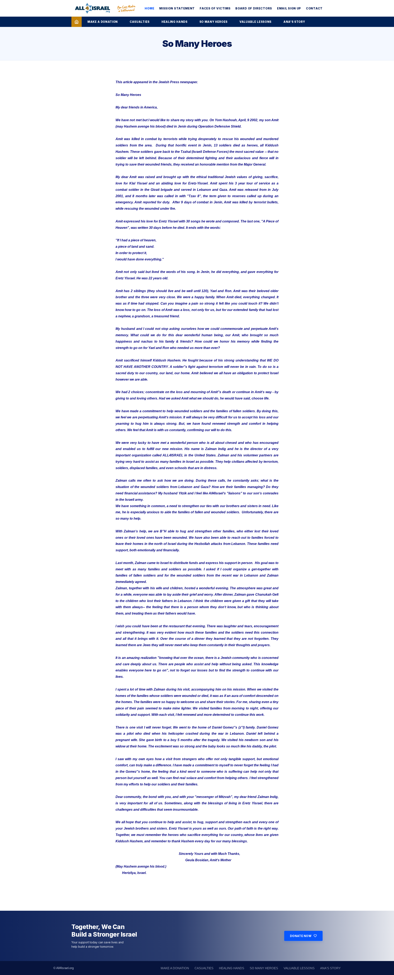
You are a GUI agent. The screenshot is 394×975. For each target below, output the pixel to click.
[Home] (76, 22)
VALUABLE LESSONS (255, 21)
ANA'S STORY (294, 21)
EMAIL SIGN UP (289, 8)
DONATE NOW (301, 936)
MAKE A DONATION (102, 21)
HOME (149, 8)
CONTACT (314, 8)
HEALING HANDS (174, 21)
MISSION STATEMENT (177, 8)
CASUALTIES (140, 21)
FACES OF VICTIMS (215, 8)
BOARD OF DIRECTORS (253, 8)
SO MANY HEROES (213, 21)
